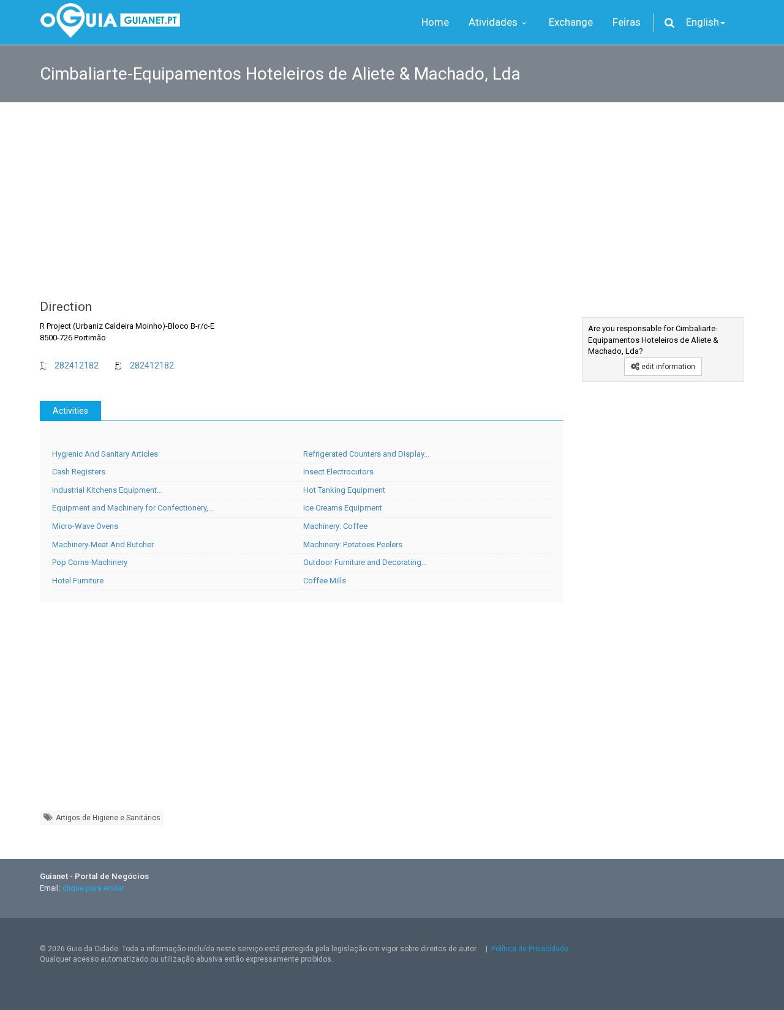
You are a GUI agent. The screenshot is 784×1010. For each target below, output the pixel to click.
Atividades (494, 22)
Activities (70, 411)
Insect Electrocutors (338, 471)
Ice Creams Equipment (342, 507)
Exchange (571, 22)
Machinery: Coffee (335, 526)
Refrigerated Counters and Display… (366, 453)
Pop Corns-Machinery (89, 562)
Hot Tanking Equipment (344, 490)
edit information (667, 366)
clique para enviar (93, 887)
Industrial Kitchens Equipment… (107, 490)
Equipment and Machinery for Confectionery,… (133, 507)
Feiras (626, 22)
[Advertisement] (392, 194)
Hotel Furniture (78, 580)
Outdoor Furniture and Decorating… (365, 562)
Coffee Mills (324, 580)
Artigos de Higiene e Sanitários (107, 818)
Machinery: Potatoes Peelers (352, 544)
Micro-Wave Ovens (85, 526)
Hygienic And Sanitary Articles (105, 453)
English (702, 22)
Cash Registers (78, 471)
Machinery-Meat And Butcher (103, 544)
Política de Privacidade (529, 949)
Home (435, 22)
